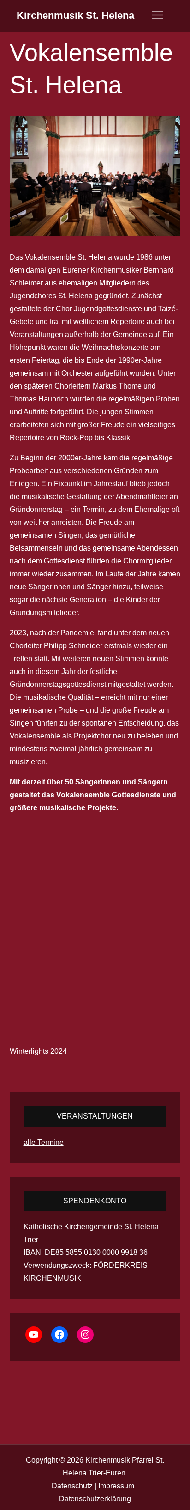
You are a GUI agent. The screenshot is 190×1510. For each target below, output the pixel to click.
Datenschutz (72, 1486)
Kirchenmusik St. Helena (75, 15)
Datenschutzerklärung (95, 1499)
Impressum (116, 1486)
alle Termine (44, 1142)
